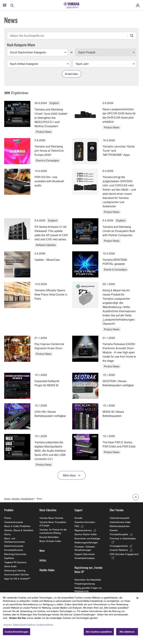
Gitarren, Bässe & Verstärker (18, 530)
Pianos (7, 518)
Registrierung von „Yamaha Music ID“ (88, 569)
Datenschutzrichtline (24, 624)
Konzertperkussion (13, 550)
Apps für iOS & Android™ (17, 578)
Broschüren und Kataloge (87, 538)
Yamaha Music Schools (51, 518)
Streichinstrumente (13, 546)
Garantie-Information (84, 522)
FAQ (76, 526)
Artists (42, 560)
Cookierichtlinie (44, 624)
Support (78, 510)
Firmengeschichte (119, 546)
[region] (71, 615)
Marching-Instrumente (15, 554)
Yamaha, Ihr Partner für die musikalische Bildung (53, 531)
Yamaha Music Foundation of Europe (52, 523)
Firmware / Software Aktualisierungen (84, 548)
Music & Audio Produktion (17, 526)
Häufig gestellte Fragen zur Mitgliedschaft (88, 589)
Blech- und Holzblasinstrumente (14, 540)
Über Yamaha (116, 510)
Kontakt (78, 518)
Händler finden (46, 570)
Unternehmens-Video (120, 522)
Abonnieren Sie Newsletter (87, 579)
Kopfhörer (9, 558)
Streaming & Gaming (14, 570)
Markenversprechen (120, 526)
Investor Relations (119, 550)
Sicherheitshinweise (84, 558)
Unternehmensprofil (119, 518)
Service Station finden (85, 534)
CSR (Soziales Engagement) (124, 554)
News (42, 550)
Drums (7, 534)
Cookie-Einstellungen (16, 631)
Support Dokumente (84, 554)
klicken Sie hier (17, 618)
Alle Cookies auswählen (99, 631)
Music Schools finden (50, 541)
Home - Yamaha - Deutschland (18, 498)
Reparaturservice (83, 530)
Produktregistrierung (84, 583)
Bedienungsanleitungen (86, 542)
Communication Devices (16, 574)
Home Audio (10, 566)
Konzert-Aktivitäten (49, 537)
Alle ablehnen (127, 631)
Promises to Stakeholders (123, 538)
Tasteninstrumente (13, 522)
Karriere (114, 530)
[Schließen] (137, 598)
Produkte (8, 510)
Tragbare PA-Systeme (15, 562)
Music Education (47, 510)
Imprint (8, 624)
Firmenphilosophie (119, 534)
